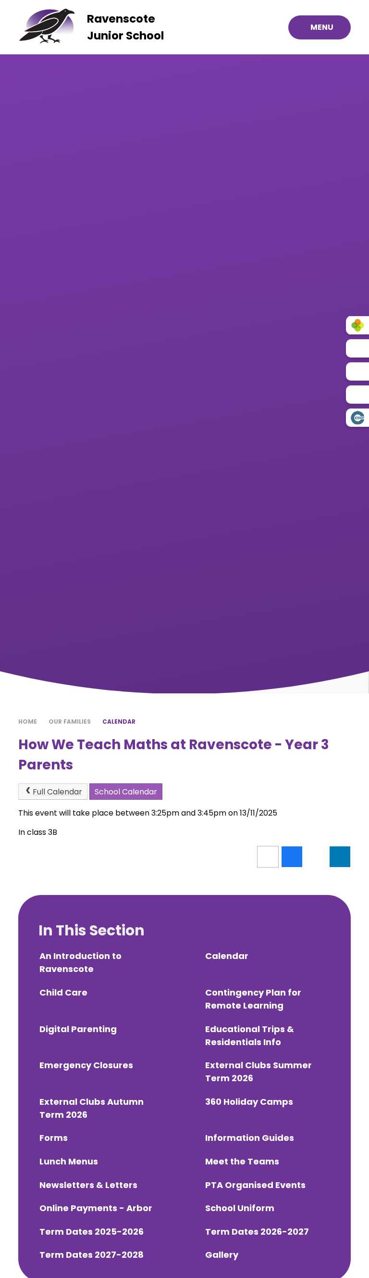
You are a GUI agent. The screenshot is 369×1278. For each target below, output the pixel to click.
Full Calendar (57, 791)
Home (27, 721)
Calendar (118, 721)
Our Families (70, 721)
